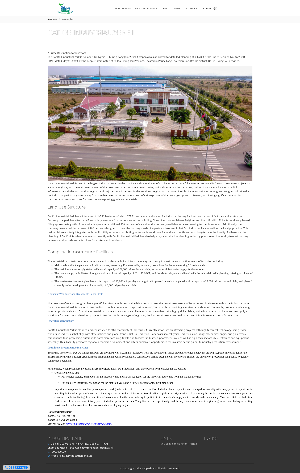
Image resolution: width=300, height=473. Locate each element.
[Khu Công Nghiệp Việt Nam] (65, 9)
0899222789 (18, 467)
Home (53, 19)
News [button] (176, 8)
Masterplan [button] (123, 8)
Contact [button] (210, 8)
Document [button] (192, 8)
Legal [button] (165, 8)
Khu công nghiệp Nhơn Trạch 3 (178, 443)
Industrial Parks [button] (146, 8)
